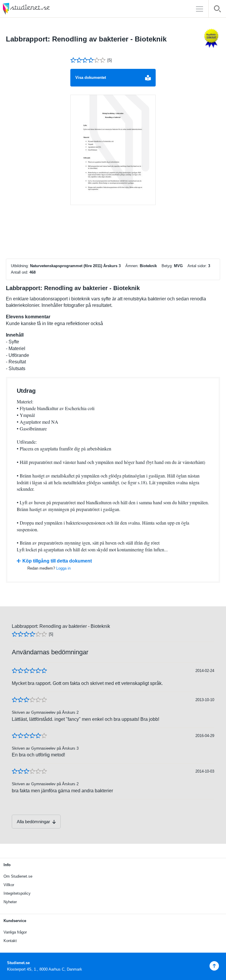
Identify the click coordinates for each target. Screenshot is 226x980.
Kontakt (10, 941)
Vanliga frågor (15, 932)
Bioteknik (148, 266)
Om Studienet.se (18, 876)
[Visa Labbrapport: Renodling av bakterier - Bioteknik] (113, 150)
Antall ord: (19, 272)
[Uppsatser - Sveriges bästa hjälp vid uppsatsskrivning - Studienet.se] (41, 8)
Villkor (9, 885)
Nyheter (10, 902)
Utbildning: (20, 266)
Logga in (63, 568)
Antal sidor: (197, 266)
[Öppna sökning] (217, 9)
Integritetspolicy (17, 893)
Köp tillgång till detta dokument (57, 560)
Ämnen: (132, 266)
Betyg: (167, 266)
